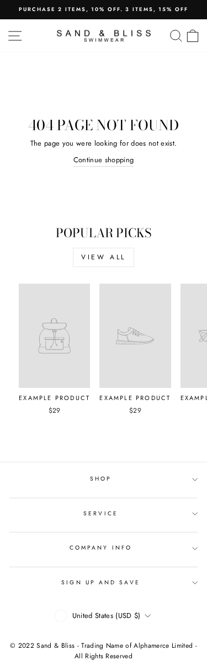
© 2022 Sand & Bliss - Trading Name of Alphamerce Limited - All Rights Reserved (103, 651)
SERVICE (100, 513)
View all (103, 257)
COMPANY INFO (101, 548)
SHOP (101, 479)
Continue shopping (103, 159)
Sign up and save (100, 582)
